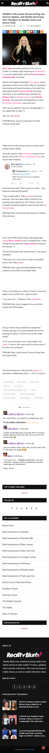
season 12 (37, 370)
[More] (42, 31)
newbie (5, 241)
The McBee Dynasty (11, 601)
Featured (7, 386)
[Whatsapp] (21, 31)
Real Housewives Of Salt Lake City (18, 576)
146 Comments (35, 26)
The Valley (7, 607)
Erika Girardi (21, 382)
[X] (7, 31)
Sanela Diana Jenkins (27, 394)
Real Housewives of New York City (18, 551)
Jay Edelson (18, 386)
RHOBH (33, 390)
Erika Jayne (34, 382)
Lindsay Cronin (10, 26)
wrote (4, 344)
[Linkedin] (14, 31)
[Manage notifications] (43, 748)
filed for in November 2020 (29, 156)
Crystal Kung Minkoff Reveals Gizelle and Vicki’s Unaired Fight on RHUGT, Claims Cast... (32, 733)
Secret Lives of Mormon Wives (16, 582)
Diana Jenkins (8, 382)
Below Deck (7, 525)
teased (20, 262)
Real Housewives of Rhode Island (18, 570)
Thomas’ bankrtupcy (13, 103)
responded (36, 299)
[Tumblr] (24, 31)
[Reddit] (11, 31)
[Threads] (38, 31)
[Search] (46, 3)
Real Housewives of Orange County (19, 557)
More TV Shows (9, 614)
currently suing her (23, 97)
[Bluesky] (35, 31)
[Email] (28, 31)
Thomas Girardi (24, 398)
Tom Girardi (38, 398)
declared (29, 196)
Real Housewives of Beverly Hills (15, 390)
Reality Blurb (31, 749)
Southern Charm (10, 588)
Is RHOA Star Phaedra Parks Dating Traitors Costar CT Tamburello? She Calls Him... (31, 718)
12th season (34, 82)
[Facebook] (4, 31)
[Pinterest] (17, 31)
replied (17, 116)
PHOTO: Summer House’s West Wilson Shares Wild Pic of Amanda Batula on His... (32, 704)
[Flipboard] (31, 31)
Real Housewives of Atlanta (15, 532)
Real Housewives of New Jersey (17, 544)
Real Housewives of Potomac (16, 563)
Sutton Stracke (9, 398)
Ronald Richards (10, 394)
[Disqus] (24, 440)
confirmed (27, 154)
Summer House (9, 595)
